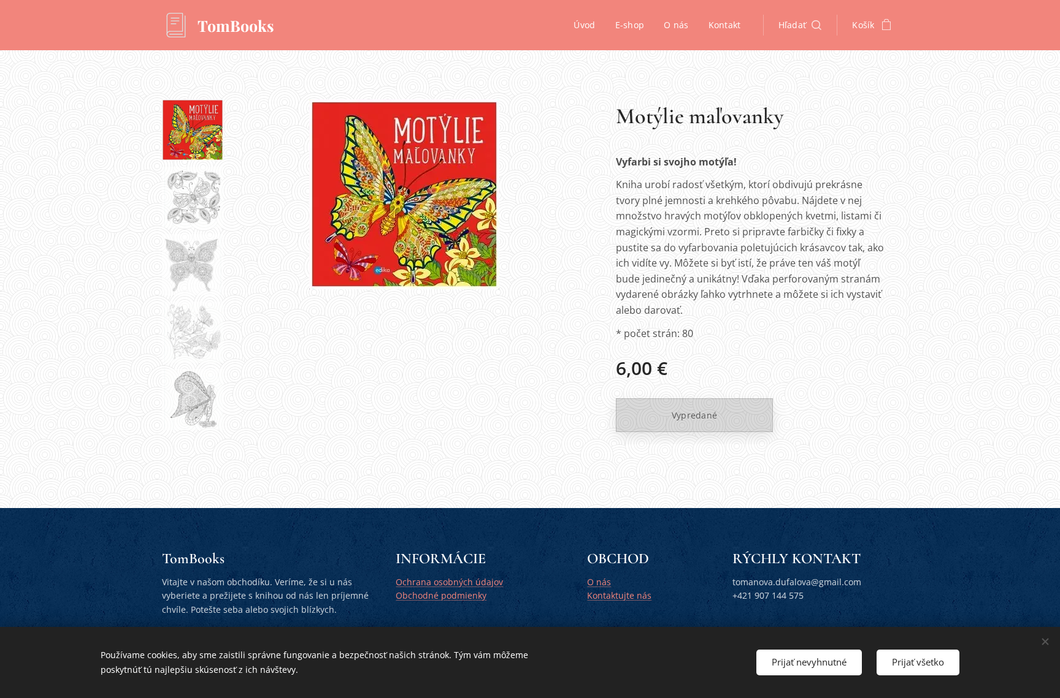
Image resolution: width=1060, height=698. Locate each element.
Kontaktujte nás (619, 595)
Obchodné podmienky (441, 595)
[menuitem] (587, 25)
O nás (599, 582)
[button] (800, 25)
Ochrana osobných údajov (449, 582)
